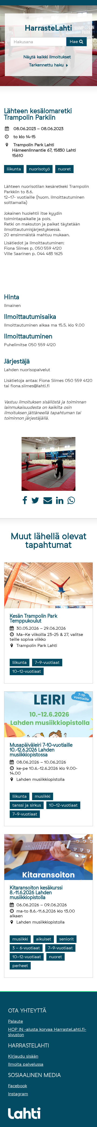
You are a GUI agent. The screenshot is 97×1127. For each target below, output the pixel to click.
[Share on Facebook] (24, 502)
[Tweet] (35, 502)
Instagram (18, 1093)
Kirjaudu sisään (23, 1056)
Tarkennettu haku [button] (47, 64)
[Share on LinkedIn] (59, 502)
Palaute (15, 1021)
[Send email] (47, 502)
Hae (74, 41)
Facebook (17, 1085)
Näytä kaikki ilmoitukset (47, 56)
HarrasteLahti (48, 28)
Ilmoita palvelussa (25, 1064)
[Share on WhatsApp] (71, 502)
